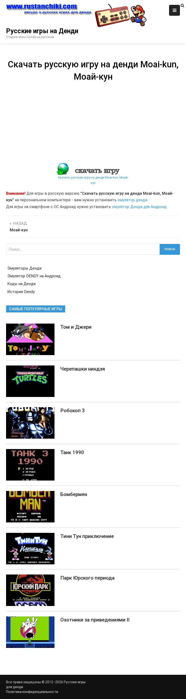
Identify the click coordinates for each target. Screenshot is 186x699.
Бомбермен (73, 494)
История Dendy (21, 291)
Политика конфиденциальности (32, 692)
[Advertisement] (93, 121)
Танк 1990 (72, 452)
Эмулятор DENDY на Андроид (34, 276)
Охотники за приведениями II (95, 620)
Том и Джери (76, 327)
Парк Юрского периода (87, 578)
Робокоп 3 (72, 410)
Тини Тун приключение (87, 536)
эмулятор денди (132, 200)
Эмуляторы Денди (24, 268)
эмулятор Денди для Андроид (139, 206)
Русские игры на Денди (42, 31)
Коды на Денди (21, 283)
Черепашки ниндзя (82, 369)
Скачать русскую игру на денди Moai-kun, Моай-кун (93, 180)
